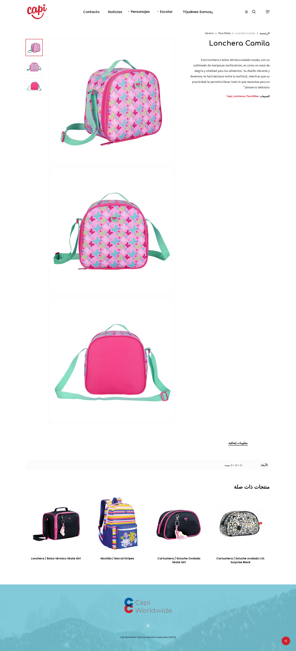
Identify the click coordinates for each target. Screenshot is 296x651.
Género (209, 33)
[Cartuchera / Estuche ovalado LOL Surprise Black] (240, 523)
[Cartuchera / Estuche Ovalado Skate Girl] (179, 523)
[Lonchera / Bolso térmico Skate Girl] (56, 523)
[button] (268, 12)
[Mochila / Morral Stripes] (117, 523)
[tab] (238, 443)
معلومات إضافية (238, 443)
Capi (229, 96)
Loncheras (239, 96)
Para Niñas (224, 33)
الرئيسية (265, 33)
